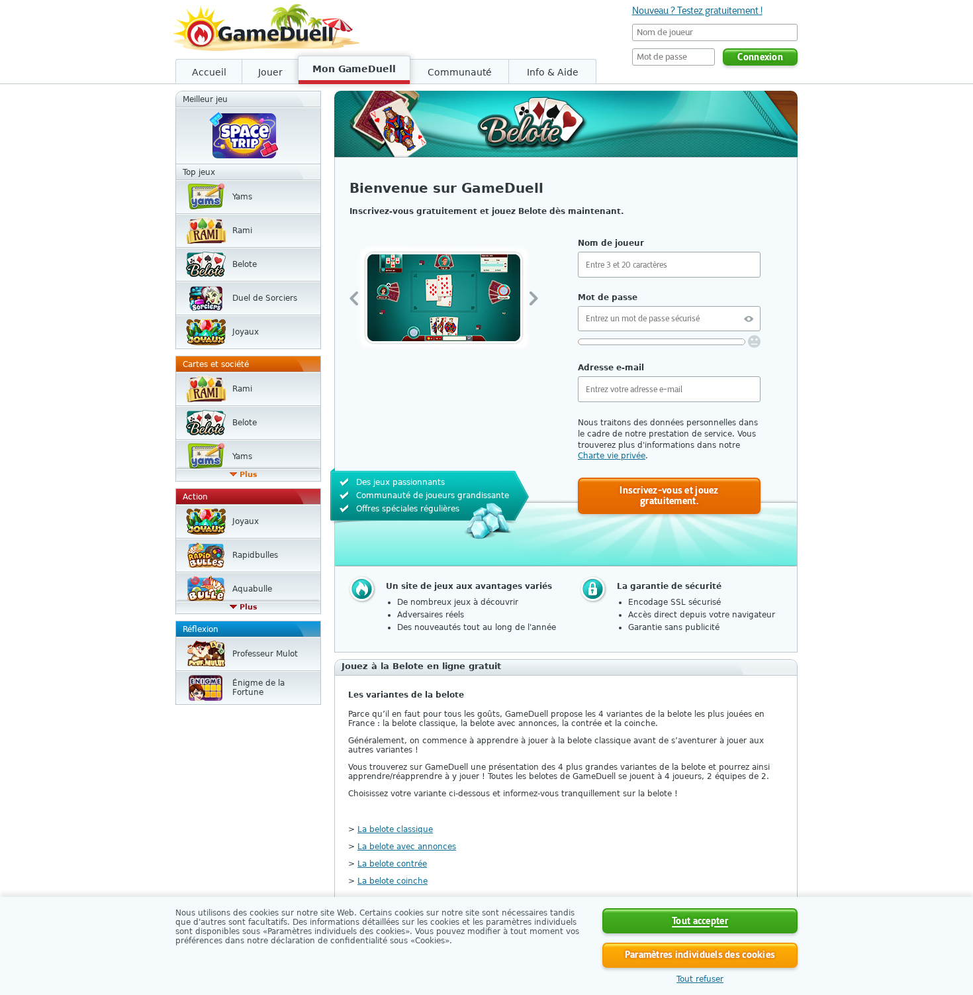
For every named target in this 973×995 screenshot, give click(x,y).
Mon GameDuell (354, 69)
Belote (244, 264)
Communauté (460, 72)
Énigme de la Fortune (258, 687)
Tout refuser (699, 979)
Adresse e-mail (611, 367)
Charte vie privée (611, 455)
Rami (242, 230)
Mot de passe (607, 297)
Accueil (209, 72)
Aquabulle (252, 589)
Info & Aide (553, 72)
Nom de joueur (611, 243)
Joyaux (245, 332)
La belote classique (395, 829)
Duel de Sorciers (264, 298)
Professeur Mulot (265, 653)
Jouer (270, 72)
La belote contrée (392, 863)
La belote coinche (392, 881)
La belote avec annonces (406, 846)
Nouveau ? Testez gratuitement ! (697, 11)
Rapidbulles (255, 555)
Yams (242, 196)
